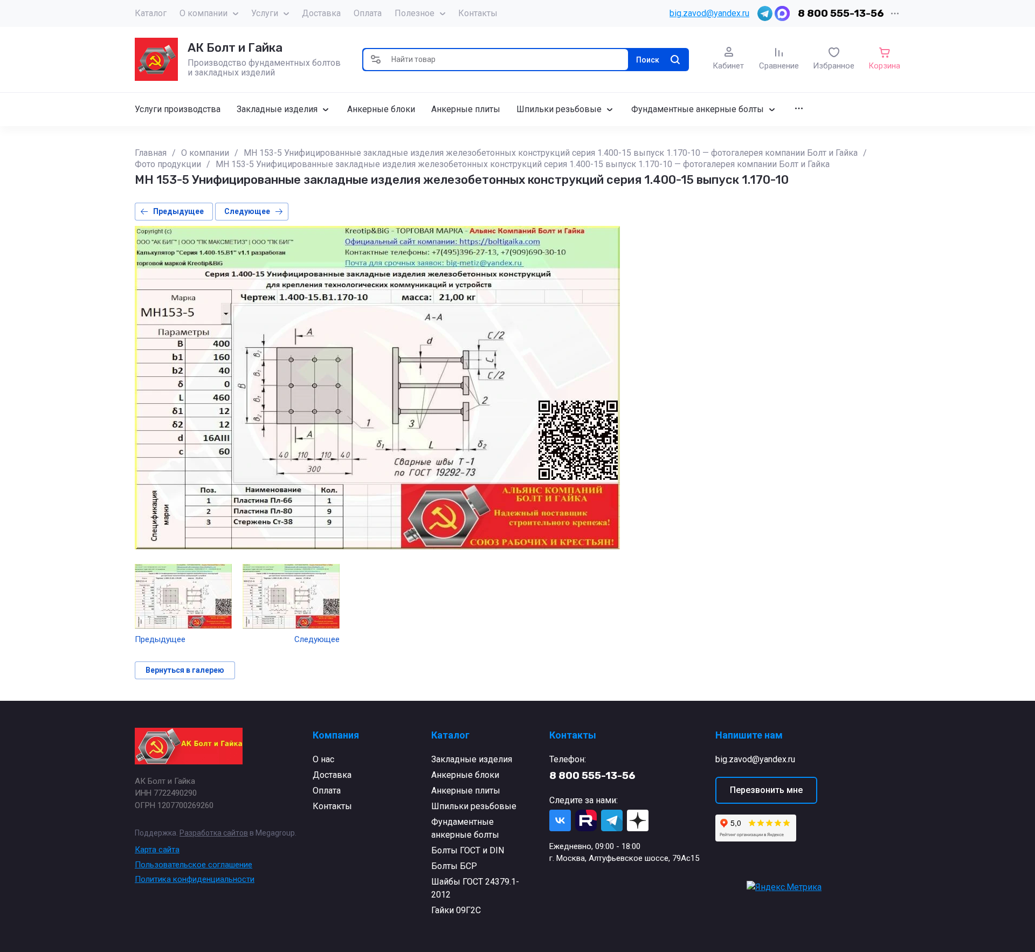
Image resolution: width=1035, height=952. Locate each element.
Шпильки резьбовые (473, 806)
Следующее (247, 211)
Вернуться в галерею (185, 670)
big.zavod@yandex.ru (709, 13)
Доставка (321, 13)
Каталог (151, 13)
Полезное (414, 13)
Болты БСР (454, 866)
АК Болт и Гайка (235, 47)
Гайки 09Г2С (456, 910)
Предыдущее (178, 211)
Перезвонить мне (766, 790)
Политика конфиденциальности (194, 879)
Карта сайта (157, 849)
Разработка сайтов (214, 833)
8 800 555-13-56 (841, 13)
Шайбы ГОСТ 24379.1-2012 (475, 888)
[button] (375, 59)
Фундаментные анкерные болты (465, 828)
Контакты (478, 13)
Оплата (368, 13)
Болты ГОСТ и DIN (467, 850)
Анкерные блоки (465, 775)
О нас (323, 759)
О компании (203, 13)
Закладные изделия (471, 759)
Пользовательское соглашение (193, 865)
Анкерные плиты (465, 790)
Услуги (264, 13)
